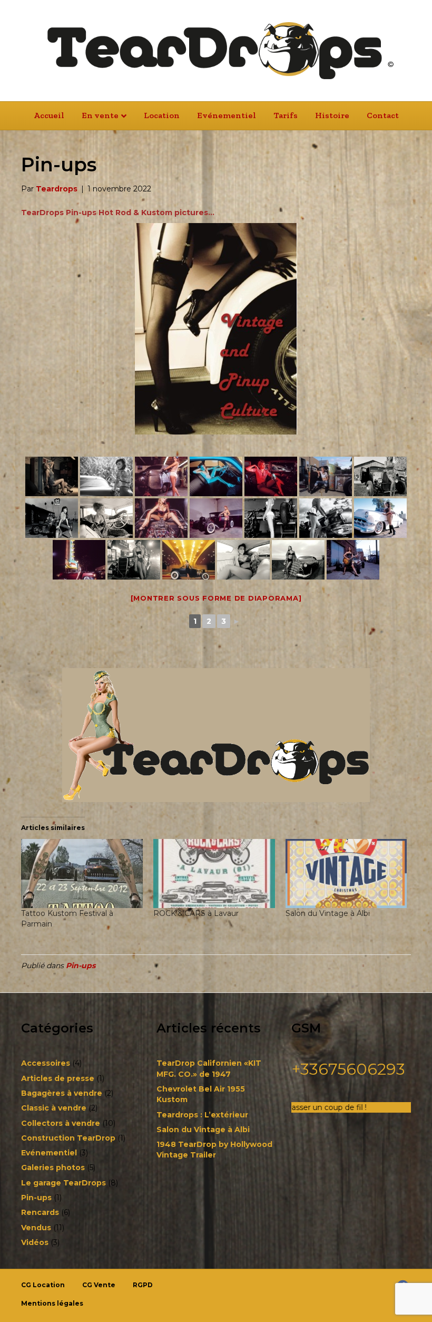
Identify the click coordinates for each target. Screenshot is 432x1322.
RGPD (143, 1285)
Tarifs (285, 115)
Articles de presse (57, 1078)
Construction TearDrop (68, 1138)
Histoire (332, 115)
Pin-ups (80, 965)
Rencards (40, 1212)
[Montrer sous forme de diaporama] (216, 598)
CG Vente (98, 1285)
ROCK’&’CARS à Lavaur (196, 913)
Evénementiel (226, 115)
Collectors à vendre (60, 1123)
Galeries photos (53, 1167)
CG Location (43, 1285)
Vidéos (34, 1242)
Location (162, 115)
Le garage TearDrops (63, 1183)
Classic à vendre (53, 1108)
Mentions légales (52, 1303)
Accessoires (45, 1063)
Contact (383, 115)
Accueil (49, 115)
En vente (100, 115)
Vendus (36, 1227)
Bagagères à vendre (61, 1093)
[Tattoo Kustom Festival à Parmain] (82, 874)
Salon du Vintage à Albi (328, 913)
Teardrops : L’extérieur (202, 1115)
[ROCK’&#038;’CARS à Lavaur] (214, 874)
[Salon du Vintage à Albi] (346, 874)
